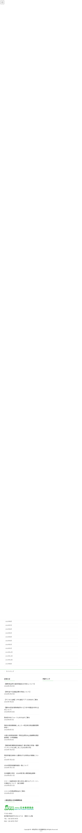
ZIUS (41, 831)
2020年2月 (8, 644)
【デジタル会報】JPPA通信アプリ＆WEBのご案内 (21, 700)
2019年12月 (8, 652)
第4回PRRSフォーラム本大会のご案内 (17, 717)
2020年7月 (8, 625)
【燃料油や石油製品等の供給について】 (17, 692)
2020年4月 (8, 637)
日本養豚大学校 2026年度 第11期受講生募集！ (20, 773)
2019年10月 (8, 660)
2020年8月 (8, 621)
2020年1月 (8, 648)
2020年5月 (8, 633)
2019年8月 (8, 664)
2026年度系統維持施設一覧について (16, 765)
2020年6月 (8, 629)
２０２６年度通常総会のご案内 (14, 791)
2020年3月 (8, 640)
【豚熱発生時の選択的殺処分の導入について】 (20, 684)
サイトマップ (10, 671)
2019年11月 (8, 656)
